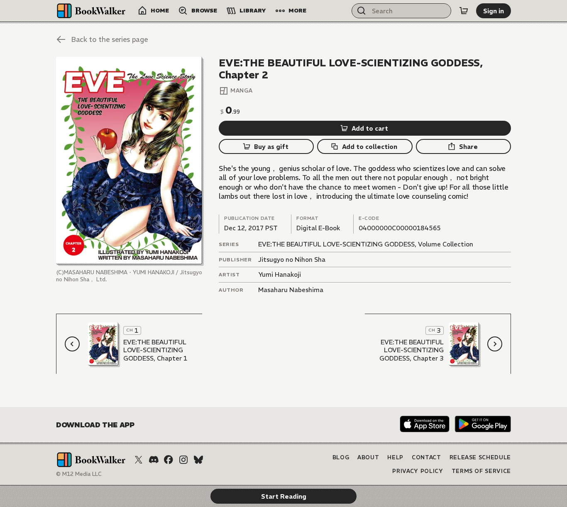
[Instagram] (183, 460)
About (368, 457)
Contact (426, 457)
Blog (340, 457)
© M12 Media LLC (79, 474)
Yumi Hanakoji (279, 274)
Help (395, 457)
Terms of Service (481, 471)
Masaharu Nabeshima (290, 290)
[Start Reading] (129, 160)
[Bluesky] (198, 460)
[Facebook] (169, 460)
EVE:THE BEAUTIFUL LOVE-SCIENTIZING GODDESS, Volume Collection (365, 244)
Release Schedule (480, 457)
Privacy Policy (417, 471)
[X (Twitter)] (139, 460)
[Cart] (464, 11)
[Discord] (154, 460)
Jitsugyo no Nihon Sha (291, 259)
